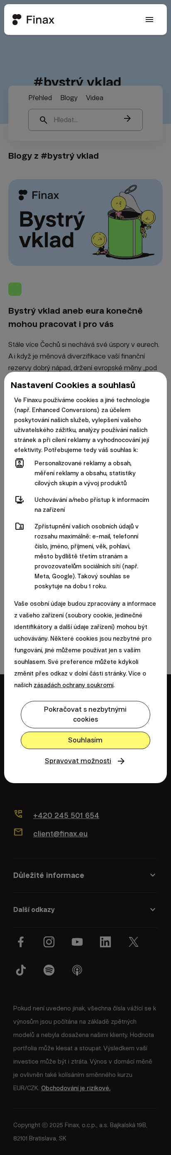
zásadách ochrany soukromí (73, 685)
